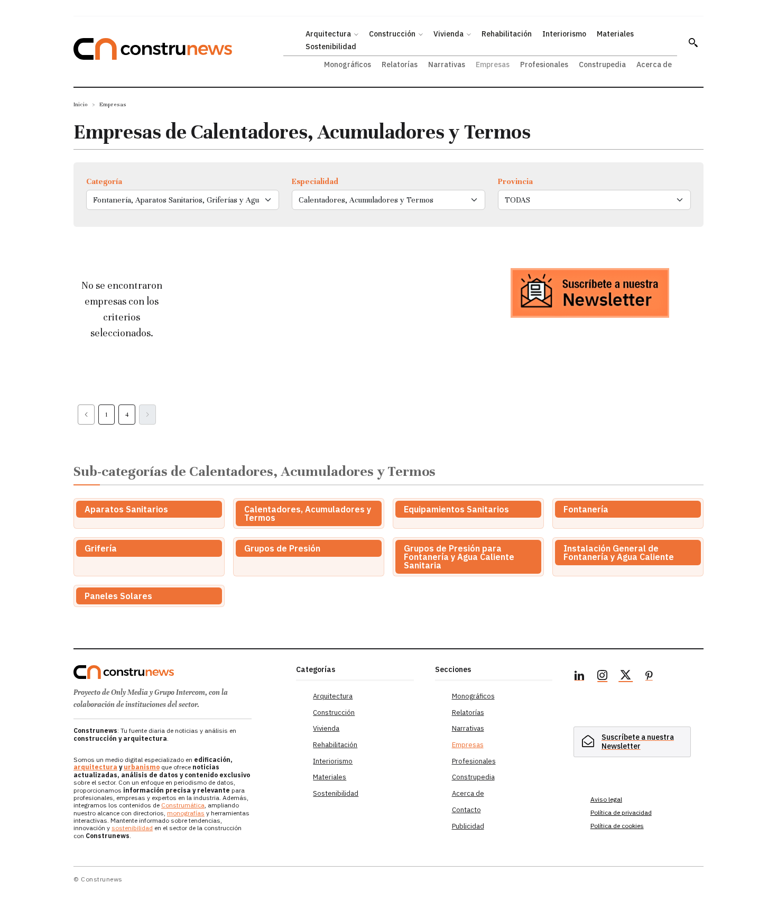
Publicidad (468, 826)
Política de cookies (617, 826)
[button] (693, 42)
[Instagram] (602, 676)
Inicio (80, 104)
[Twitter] (625, 676)
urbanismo (142, 767)
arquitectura (95, 767)
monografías (186, 813)
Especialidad (315, 181)
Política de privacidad (621, 812)
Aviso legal (606, 799)
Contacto (466, 809)
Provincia (515, 181)
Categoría (104, 181)
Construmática (183, 805)
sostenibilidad (132, 828)
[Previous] (86, 415)
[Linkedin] (579, 676)
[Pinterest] (649, 676)
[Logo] (178, 672)
